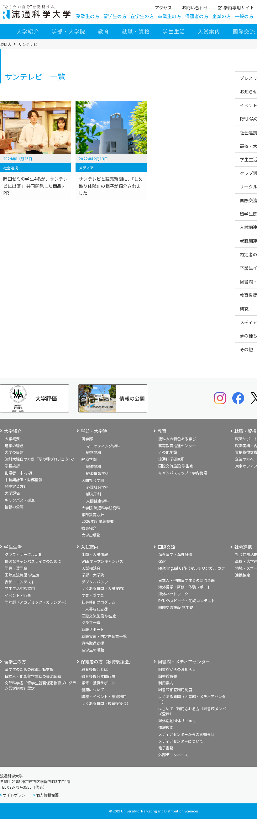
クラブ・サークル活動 (23, 554)
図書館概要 (167, 676)
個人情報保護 (47, 794)
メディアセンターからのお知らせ (186, 734)
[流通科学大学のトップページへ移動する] (37, 12)
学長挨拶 (12, 465)
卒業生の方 (169, 16)
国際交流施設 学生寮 (175, 465)
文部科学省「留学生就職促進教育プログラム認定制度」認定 (40, 685)
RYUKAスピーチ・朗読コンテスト (186, 600)
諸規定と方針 (16, 486)
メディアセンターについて (180, 741)
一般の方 (244, 16)
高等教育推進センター (177, 445)
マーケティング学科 (103, 445)
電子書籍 (165, 747)
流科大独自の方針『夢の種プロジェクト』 (40, 459)
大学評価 (12, 493)
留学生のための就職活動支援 (29, 669)
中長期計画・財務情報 (23, 479)
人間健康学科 (97, 500)
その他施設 (167, 452)
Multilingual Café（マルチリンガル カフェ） (191, 570)
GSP (162, 561)
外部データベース (173, 754)
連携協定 (242, 574)
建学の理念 (14, 445)
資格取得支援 (92, 643)
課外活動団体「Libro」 (177, 720)
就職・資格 (136, 31)
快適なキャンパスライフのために (33, 561)
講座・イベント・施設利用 (104, 696)
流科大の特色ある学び (177, 438)
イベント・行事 (18, 595)
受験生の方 (87, 16)
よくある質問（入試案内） (104, 588)
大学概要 (12, 438)
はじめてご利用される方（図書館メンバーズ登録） (194, 711)
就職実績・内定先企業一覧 (104, 636)
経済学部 (89, 459)
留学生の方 (115, 16)
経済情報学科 (97, 473)
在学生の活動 (92, 649)
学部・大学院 (69, 31)
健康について (92, 689)
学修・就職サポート (98, 682)
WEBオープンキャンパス (102, 561)
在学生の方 (142, 16)
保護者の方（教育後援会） (107, 662)
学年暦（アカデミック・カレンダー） (37, 602)
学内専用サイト (238, 7)
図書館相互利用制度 (175, 689)
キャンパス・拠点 (20, 499)
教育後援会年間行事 (98, 676)
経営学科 (93, 452)
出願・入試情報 (94, 554)
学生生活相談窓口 (20, 588)
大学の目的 (14, 452)
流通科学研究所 (171, 459)
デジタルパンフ (94, 581)
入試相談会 (90, 568)
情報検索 (165, 727)
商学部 (87, 438)
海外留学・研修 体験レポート (184, 586)
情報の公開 (14, 506)
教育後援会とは (94, 669)
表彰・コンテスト (20, 581)
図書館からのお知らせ (177, 669)
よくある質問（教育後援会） (105, 703)
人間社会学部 (92, 480)
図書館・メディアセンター (184, 662)
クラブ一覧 (90, 622)
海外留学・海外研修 (175, 554)
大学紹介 (28, 31)
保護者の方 (196, 16)
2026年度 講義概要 (97, 521)
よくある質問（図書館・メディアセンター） (192, 699)
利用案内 (165, 682)
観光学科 (93, 494)
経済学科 (93, 466)
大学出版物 (90, 534)
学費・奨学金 (16, 568)
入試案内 (209, 31)
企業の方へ (244, 459)
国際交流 (166, 547)
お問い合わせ (195, 7)
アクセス (163, 7)
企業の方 (221, 16)
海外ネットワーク (173, 593)
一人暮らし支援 (94, 609)
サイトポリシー (16, 794)
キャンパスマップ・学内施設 (182, 472)
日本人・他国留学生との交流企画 (186, 580)
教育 (103, 31)
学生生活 (174, 31)
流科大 (5, 44)
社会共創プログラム (98, 602)
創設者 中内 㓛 (18, 472)
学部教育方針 (92, 514)
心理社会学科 (97, 487)
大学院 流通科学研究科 (100, 507)
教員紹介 (89, 528)
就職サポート (92, 629)
